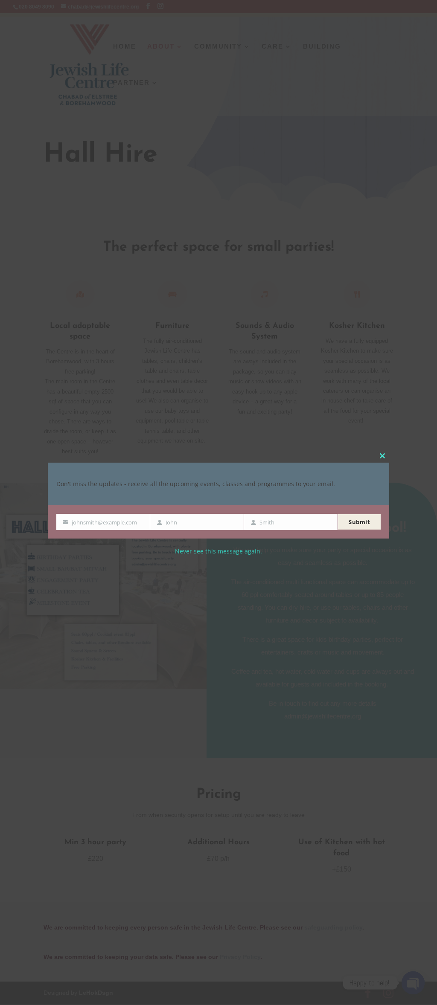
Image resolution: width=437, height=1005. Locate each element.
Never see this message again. (218, 551)
